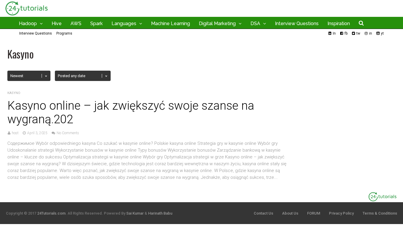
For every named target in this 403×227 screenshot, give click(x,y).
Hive (57, 23)
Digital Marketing (217, 23)
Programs (64, 33)
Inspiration (338, 23)
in (370, 33)
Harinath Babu (160, 213)
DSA (255, 23)
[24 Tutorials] (26, 16)
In (334, 33)
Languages (124, 23)
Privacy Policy (341, 213)
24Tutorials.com (51, 213)
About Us (290, 213)
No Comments (68, 133)
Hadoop (28, 23)
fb (346, 33)
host (15, 133)
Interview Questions (297, 23)
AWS (76, 23)
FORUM (313, 213)
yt (382, 33)
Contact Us (263, 213)
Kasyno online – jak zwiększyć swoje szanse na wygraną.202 (130, 112)
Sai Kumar (135, 213)
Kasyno (13, 93)
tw (358, 33)
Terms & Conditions (380, 213)
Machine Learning (170, 23)
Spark (96, 23)
